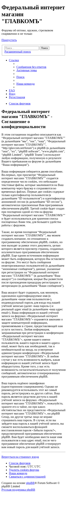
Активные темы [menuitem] (26, 70)
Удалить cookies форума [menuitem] (24, 469)
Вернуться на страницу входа (20, 456)
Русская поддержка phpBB (18, 489)
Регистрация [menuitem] (17, 97)
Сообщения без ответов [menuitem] (31, 67)
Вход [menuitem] (12, 93)
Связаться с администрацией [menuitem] (27, 476)
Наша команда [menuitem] (25, 83)
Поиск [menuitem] (20, 77)
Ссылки (14, 60)
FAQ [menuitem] (12, 90)
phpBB (30, 483)
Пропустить (9, 40)
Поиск (44, 48)
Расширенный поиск (17, 51)
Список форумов (20, 463)
